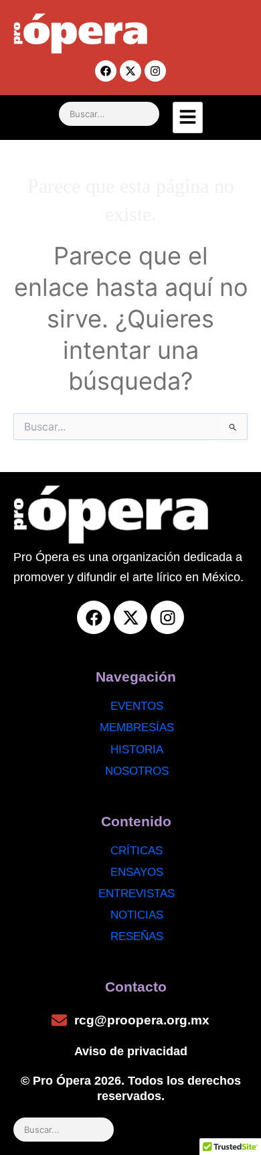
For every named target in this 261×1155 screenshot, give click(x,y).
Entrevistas (136, 893)
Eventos (136, 706)
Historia (136, 749)
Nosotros (137, 771)
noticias (136, 915)
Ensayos (136, 872)
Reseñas (136, 936)
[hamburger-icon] (188, 117)
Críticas (136, 850)
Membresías (137, 727)
